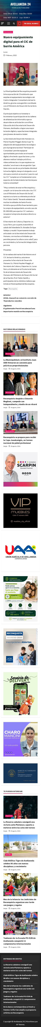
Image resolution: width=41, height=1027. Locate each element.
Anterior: (19, 298)
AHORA (8, 854)
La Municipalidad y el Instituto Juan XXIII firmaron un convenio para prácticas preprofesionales (19, 362)
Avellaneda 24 (20, 4)
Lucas (5, 52)
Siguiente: (19, 308)
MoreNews (30, 1021)
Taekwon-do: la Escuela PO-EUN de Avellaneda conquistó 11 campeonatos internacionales (19, 941)
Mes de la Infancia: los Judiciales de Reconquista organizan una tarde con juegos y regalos (19, 902)
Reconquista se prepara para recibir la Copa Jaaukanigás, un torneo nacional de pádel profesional (19, 440)
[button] (2, 23)
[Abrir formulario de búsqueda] (14, 23)
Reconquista (8, 32)
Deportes (9, 816)
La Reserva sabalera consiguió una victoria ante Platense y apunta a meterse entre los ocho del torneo (19, 825)
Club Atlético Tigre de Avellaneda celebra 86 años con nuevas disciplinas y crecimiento (18, 863)
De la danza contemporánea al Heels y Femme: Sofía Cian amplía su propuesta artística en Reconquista (19, 1010)
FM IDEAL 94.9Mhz (31, 23)
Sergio (5, 369)
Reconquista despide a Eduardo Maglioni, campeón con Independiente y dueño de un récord (20, 401)
